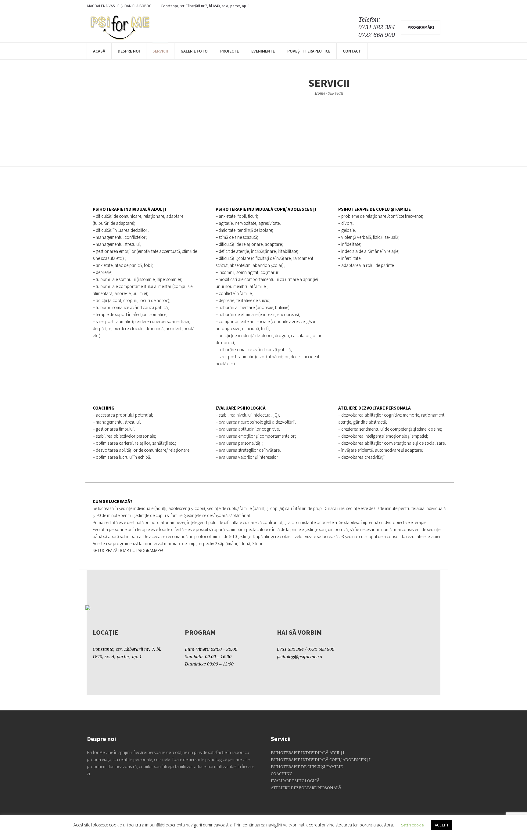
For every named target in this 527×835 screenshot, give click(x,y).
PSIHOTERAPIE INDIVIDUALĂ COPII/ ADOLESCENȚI (321, 759)
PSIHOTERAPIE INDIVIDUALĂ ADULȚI (307, 752)
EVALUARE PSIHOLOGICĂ (295, 780)
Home (320, 93)
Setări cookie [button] (412, 825)
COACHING (281, 773)
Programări (420, 27)
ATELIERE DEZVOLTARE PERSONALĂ (306, 788)
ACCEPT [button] (442, 825)
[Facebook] (435, 6)
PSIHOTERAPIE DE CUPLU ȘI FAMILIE (307, 766)
